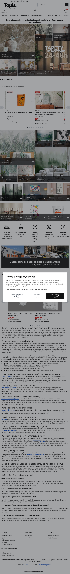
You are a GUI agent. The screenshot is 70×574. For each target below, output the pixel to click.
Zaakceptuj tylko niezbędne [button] (17, 296)
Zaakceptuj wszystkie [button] (55, 296)
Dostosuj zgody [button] (37, 296)
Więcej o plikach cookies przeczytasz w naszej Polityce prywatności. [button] (26, 289)
